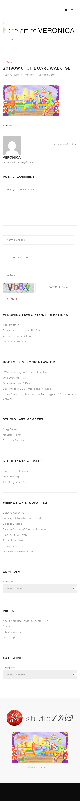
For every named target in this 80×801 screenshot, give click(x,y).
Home (9, 39)
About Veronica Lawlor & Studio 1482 (25, 620)
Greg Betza (10, 429)
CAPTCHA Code (58, 287)
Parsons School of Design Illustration (25, 529)
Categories (9, 667)
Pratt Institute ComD (15, 535)
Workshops (9, 637)
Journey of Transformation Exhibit (23, 518)
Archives (8, 581)
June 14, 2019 (11, 75)
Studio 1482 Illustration (16, 471)
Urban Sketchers (13, 546)
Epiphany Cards (12, 523)
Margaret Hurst (12, 435)
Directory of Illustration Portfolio (22, 330)
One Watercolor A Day (16, 383)
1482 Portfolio (11, 325)
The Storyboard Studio (16, 482)
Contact (7, 626)
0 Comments (46, 75)
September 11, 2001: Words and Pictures (27, 388)
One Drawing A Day (15, 377)
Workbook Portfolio (14, 341)
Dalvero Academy (13, 512)
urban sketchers (12, 632)
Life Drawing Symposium (18, 551)
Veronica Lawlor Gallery (17, 336)
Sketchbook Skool (14, 540)
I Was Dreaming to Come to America (25, 372)
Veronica (29, 75)
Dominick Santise (13, 440)
